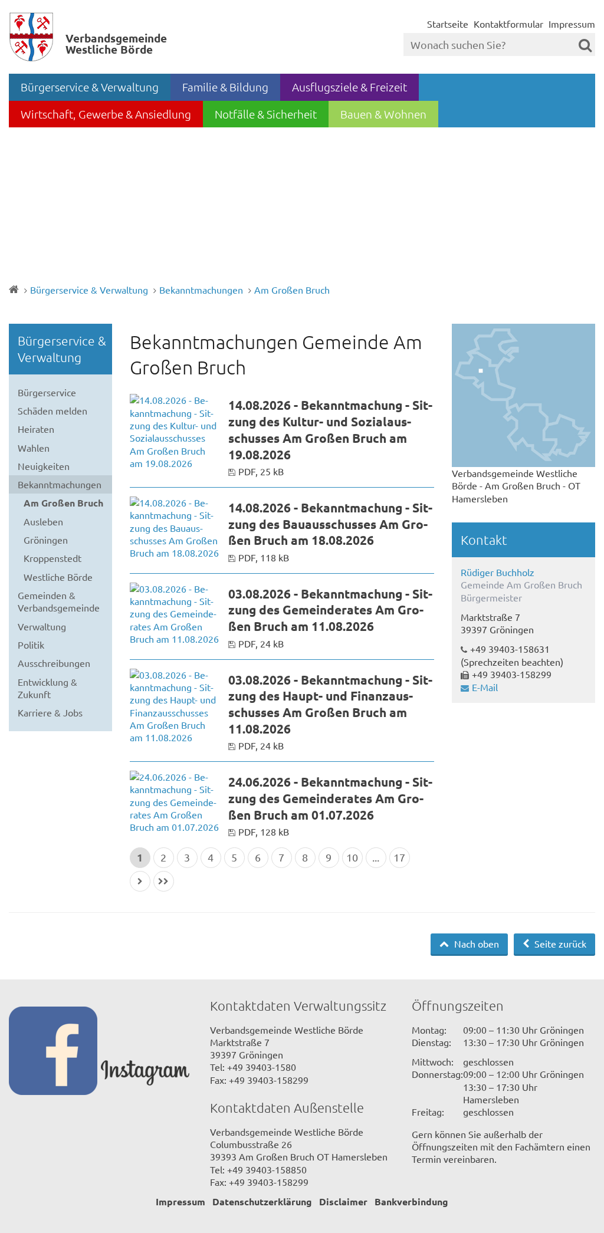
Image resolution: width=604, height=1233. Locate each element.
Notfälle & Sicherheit (266, 114)
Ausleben (43, 521)
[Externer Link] (55, 1052)
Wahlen (34, 447)
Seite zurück (559, 943)
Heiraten (36, 429)
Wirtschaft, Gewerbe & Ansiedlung (106, 114)
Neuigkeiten (44, 466)
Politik (31, 644)
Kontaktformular (508, 23)
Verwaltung (42, 626)
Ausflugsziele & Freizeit (349, 87)
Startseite (447, 23)
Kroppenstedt (52, 558)
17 (399, 857)
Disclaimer (343, 1201)
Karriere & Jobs (50, 712)
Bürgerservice (47, 392)
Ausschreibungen (54, 663)
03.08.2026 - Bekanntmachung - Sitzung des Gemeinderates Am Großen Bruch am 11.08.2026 (330, 610)
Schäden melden (52, 410)
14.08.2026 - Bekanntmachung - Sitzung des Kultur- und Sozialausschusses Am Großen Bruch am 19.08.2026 (330, 429)
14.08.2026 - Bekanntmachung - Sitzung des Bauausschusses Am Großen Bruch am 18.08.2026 (330, 523)
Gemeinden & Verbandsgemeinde (59, 601)
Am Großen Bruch (292, 289)
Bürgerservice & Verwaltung (90, 87)
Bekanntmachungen (201, 289)
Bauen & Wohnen (383, 114)
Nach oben (475, 943)
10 (352, 857)
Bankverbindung (411, 1201)
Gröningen (46, 539)
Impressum (572, 23)
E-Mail (485, 687)
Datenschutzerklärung (262, 1201)
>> (163, 881)
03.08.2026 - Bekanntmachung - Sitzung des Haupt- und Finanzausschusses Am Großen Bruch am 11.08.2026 (330, 704)
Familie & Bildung (225, 87)
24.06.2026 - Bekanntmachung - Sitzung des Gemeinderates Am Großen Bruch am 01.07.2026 (330, 798)
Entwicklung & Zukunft (47, 688)
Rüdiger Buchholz (497, 572)
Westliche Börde (58, 577)
